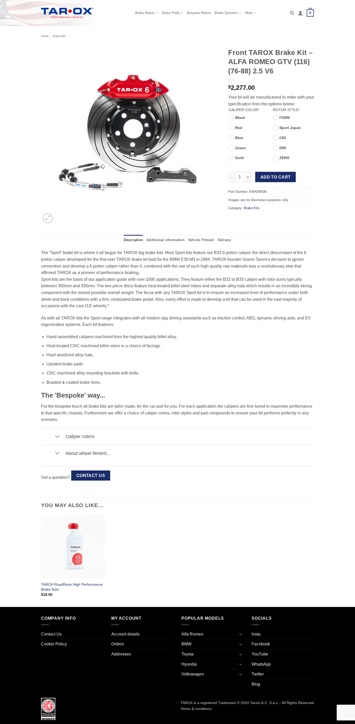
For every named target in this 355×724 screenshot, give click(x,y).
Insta (256, 634)
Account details (125, 634)
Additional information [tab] (166, 240)
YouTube (260, 654)
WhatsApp (261, 664)
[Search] (292, 13)
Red (238, 128)
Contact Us (90, 475)
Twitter (258, 674)
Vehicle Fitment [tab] (201, 240)
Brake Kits (59, 36)
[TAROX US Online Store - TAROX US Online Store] (67, 13)
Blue (239, 138)
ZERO (284, 158)
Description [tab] (133, 240)
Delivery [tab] (224, 240)
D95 (282, 148)
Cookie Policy (54, 644)
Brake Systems (226, 13)
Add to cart (275, 177)
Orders (117, 644)
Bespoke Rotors (199, 13)
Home (45, 36)
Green (240, 148)
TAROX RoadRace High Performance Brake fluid (72, 586)
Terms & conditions (196, 709)
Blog (256, 684)
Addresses (121, 654)
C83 (282, 138)
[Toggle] (57, 436)
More (249, 13)
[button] (300, 13)
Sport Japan (290, 128)
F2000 (284, 117)
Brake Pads (171, 13)
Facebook (261, 644)
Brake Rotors (145, 13)
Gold (239, 158)
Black (240, 117)
